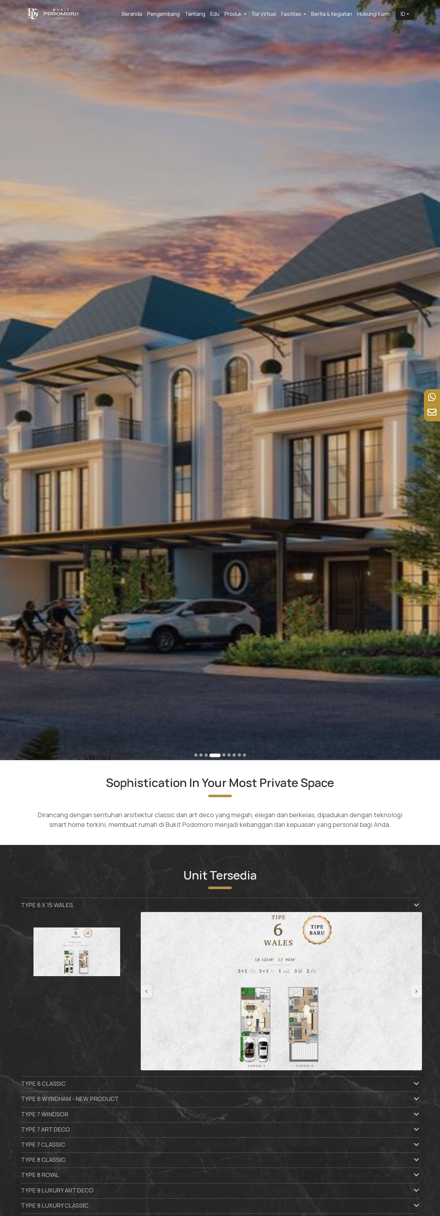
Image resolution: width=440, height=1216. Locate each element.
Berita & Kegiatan (331, 13)
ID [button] (403, 13)
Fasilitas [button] (291, 13)
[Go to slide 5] (220, 755)
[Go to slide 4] (211, 755)
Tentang (195, 13)
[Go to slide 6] (229, 755)
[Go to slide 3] (206, 755)
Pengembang (163, 13)
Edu (214, 13)
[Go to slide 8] (239, 755)
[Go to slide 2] (201, 755)
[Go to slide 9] (244, 755)
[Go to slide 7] (234, 755)
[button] (162, 989)
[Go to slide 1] (195, 755)
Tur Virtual (264, 13)
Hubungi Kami (373, 13)
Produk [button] (234, 13)
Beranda (132, 13)
